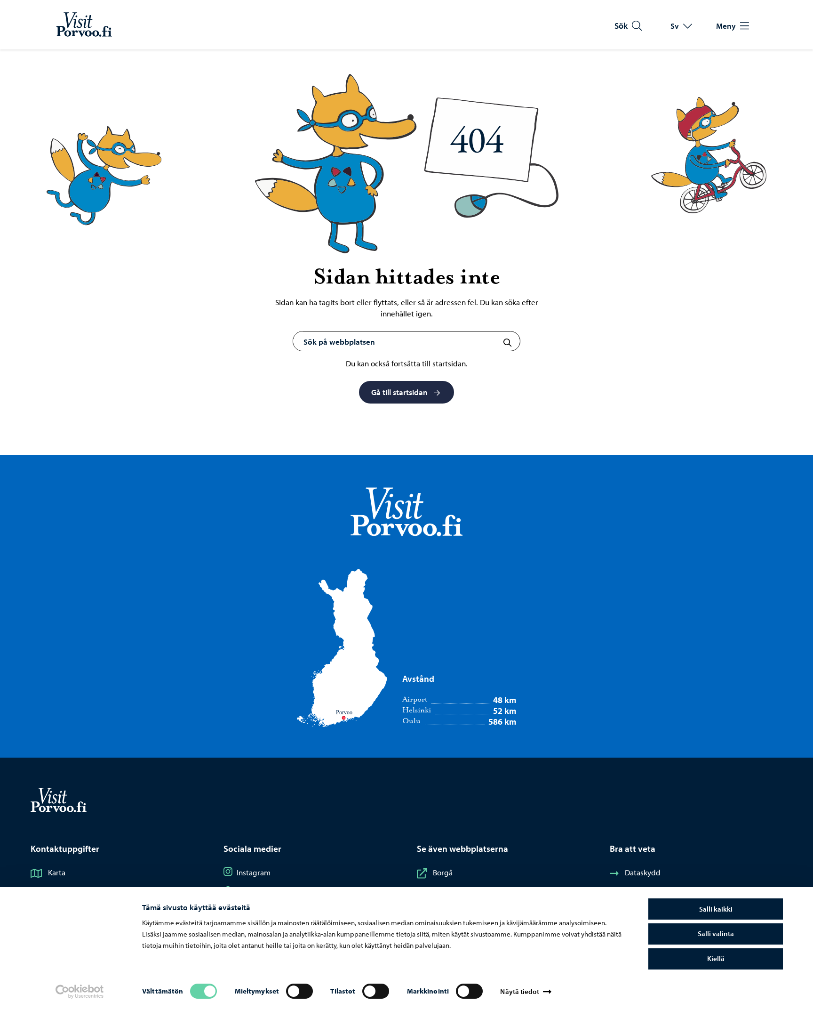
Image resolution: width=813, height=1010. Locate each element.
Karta (56, 872)
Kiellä (716, 958)
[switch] (299, 991)
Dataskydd (643, 872)
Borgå (443, 872)
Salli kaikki (716, 909)
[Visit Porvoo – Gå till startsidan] (84, 24)
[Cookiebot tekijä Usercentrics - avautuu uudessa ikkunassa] (79, 992)
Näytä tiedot (519, 991)
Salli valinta (716, 933)
